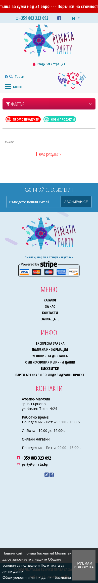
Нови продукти (60, 119)
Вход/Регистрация (51, 64)
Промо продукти (23, 119)
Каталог (50, 300)
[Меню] (8, 86)
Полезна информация (50, 349)
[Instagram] (46, 474)
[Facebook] (52, 474)
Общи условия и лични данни (50, 362)
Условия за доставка (50, 355)
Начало (8, 142)
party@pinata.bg (35, 464)
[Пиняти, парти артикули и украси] (49, 41)
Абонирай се (76, 202)
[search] (10, 76)
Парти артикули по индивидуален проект (50, 374)
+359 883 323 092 (36, 458)
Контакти (50, 312)
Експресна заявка (50, 343)
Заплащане (50, 319)
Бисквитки (50, 368)
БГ (74, 18)
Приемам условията (84, 565)
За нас (50, 306)
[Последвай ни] (59, 18)
